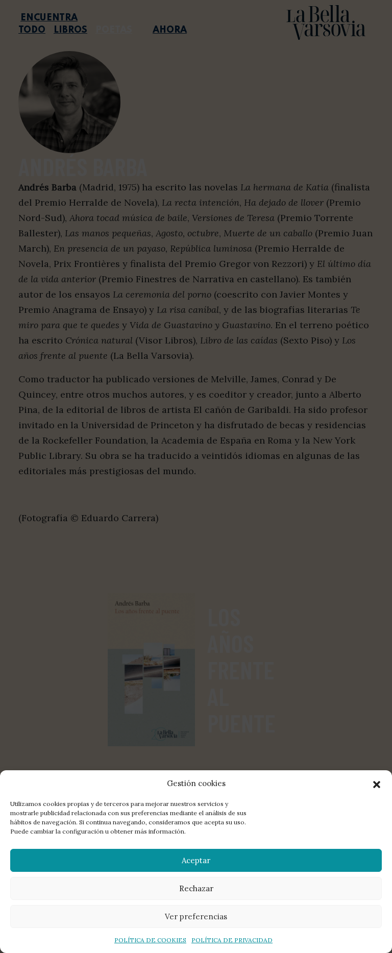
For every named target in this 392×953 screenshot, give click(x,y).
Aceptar (196, 860)
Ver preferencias (196, 916)
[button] (377, 783)
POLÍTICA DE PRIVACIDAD (232, 940)
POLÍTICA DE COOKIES (150, 940)
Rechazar (196, 888)
